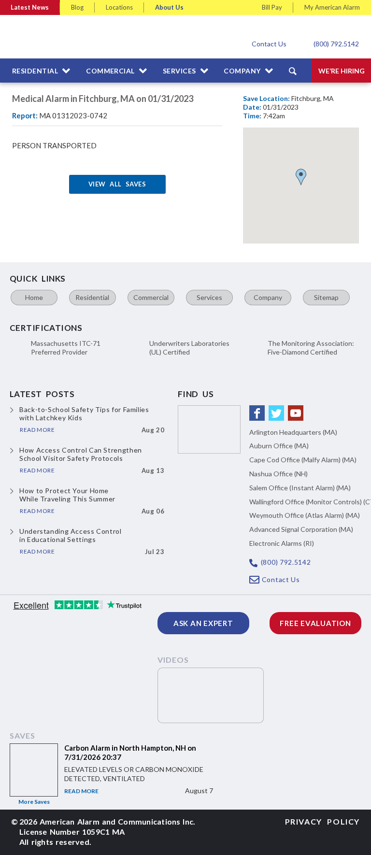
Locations (119, 7)
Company (268, 297)
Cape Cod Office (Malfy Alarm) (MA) (303, 460)
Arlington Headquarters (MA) (293, 432)
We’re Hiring (341, 71)
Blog (77, 7)
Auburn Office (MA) (279, 446)
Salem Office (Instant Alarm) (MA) (300, 488)
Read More (81, 791)
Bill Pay (272, 7)
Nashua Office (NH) (278, 474)
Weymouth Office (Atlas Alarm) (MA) (304, 515)
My (332, 7)
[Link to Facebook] (257, 413)
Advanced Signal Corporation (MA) (301, 529)
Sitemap (326, 297)
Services (209, 297)
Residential (92, 297)
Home (34, 297)
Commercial (151, 297)
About (169, 7)
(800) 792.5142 (336, 44)
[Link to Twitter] (276, 413)
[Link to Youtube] (295, 413)
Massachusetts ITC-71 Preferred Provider (65, 347)
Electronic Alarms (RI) (281, 543)
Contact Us (269, 44)
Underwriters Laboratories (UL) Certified (189, 347)
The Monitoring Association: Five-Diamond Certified (311, 347)
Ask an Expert (203, 623)
